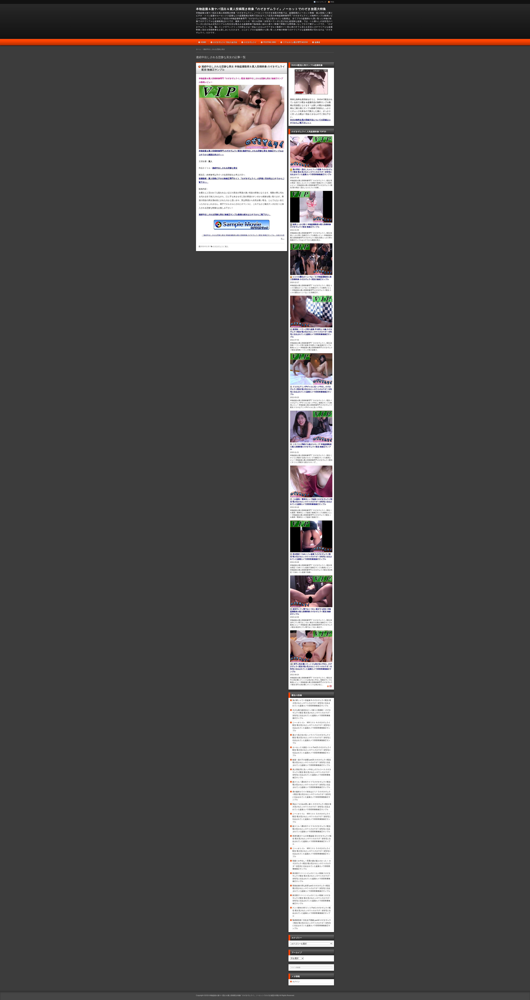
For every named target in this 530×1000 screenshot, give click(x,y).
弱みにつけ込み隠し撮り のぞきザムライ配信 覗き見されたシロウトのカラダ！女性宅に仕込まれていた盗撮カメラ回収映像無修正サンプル (311, 806)
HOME (203, 42)
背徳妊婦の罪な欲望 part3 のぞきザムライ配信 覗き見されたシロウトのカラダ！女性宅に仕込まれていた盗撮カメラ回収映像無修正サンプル (311, 888)
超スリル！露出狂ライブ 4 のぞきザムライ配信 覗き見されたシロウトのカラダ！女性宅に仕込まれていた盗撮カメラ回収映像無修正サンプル (311, 829)
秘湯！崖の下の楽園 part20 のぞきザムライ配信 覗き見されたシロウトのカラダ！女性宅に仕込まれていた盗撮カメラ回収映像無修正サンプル (311, 762)
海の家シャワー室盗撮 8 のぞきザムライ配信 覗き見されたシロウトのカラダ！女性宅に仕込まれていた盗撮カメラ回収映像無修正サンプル (311, 703)
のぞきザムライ (250, 42)
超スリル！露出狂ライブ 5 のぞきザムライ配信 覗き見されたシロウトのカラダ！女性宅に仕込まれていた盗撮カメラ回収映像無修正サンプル (311, 784)
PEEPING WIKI (269, 42)
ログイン (296, 982)
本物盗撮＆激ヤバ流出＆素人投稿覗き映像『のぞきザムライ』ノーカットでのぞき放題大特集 (261, 8)
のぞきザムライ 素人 (220, 246)
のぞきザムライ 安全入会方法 (225, 42)
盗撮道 (317, 42)
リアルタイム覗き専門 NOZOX (295, 42)
